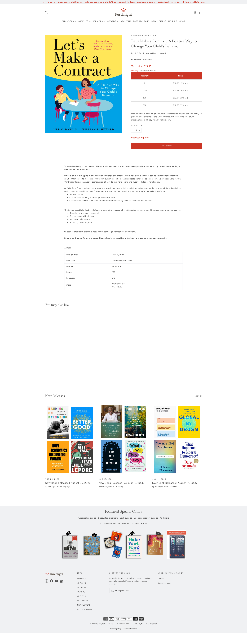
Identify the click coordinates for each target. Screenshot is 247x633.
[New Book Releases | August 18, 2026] (123, 439)
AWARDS (112, 21)
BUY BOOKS (68, 21)
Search (161, 579)
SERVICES (98, 21)
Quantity (136, 126)
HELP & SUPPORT (176, 21)
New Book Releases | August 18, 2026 (121, 482)
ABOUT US (126, 21)
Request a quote (140, 137)
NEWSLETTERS (158, 21)
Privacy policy (115, 629)
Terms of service (130, 629)
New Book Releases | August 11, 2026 (174, 482)
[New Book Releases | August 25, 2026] (70, 439)
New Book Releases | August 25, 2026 (67, 482)
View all (198, 396)
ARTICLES (83, 21)
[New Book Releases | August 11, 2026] (177, 439)
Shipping (134, 71)
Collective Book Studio (144, 36)
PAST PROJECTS (141, 21)
